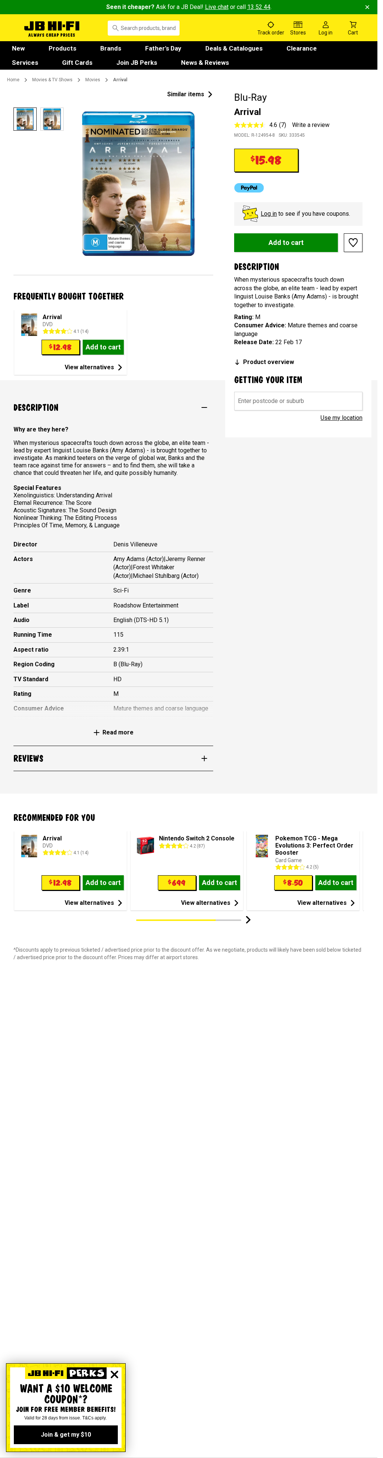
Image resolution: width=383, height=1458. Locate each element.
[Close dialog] (114, 1374)
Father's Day (163, 48)
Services (25, 62)
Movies (92, 79)
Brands (110, 48)
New (18, 48)
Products (62, 48)
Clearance (302, 48)
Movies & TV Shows (52, 79)
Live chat (217, 6)
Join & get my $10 (66, 1434)
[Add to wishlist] (353, 242)
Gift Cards (77, 62)
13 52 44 (258, 6)
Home (13, 79)
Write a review (311, 124)
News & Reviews (205, 62)
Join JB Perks (136, 62)
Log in (269, 213)
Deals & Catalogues (234, 48)
